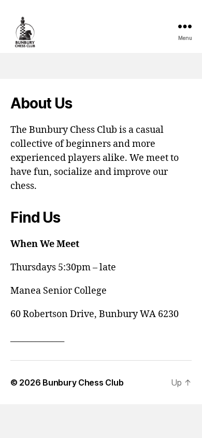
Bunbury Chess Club (82, 382)
